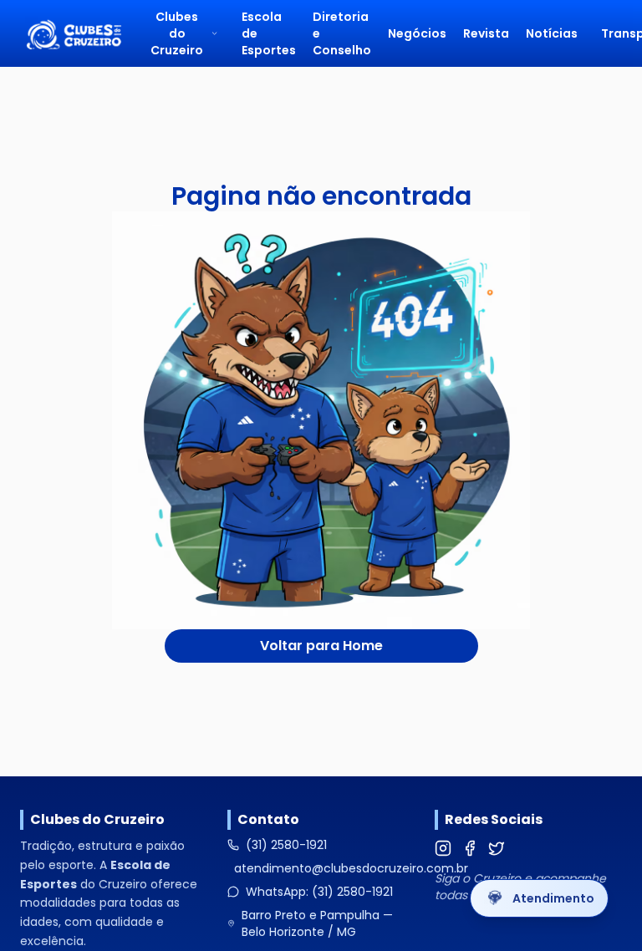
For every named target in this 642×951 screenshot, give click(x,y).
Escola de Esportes (269, 33)
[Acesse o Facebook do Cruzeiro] (469, 848)
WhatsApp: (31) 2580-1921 (319, 891)
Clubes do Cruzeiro (176, 33)
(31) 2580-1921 (286, 845)
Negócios (417, 33)
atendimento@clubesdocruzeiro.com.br (351, 868)
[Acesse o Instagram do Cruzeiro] (443, 848)
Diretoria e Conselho (342, 33)
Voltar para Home (321, 645)
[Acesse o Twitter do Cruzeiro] (496, 848)
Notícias (552, 33)
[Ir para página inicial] (73, 33)
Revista (486, 33)
